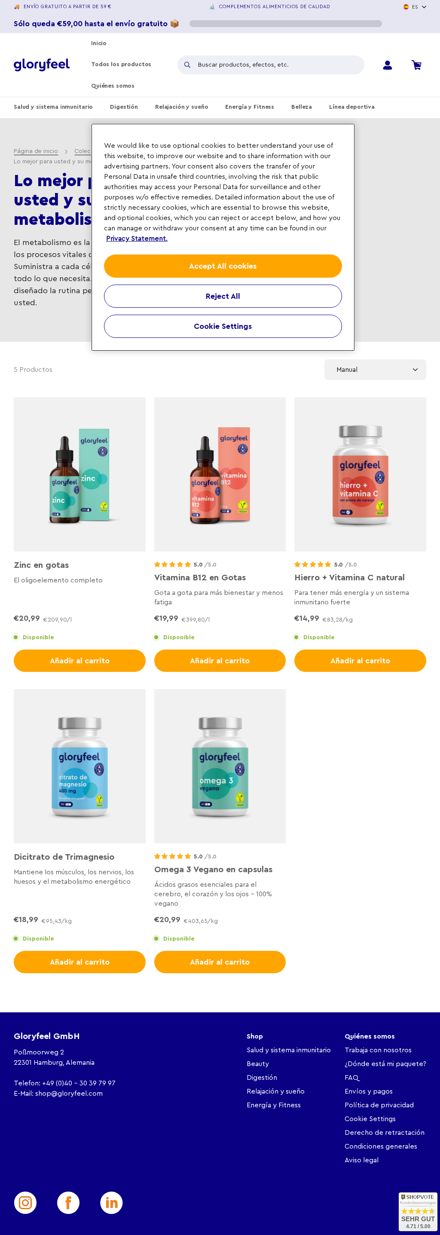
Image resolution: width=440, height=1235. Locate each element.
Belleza (301, 107)
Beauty (258, 1063)
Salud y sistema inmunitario (53, 107)
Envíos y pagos (369, 1091)
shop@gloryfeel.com (69, 1093)
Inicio (99, 43)
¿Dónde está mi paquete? (385, 1063)
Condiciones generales (381, 1146)
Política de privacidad (379, 1105)
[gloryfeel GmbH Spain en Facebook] (68, 1202)
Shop (255, 1036)
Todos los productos (121, 64)
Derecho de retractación (385, 1132)
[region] (223, 237)
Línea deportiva (352, 107)
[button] (172, 565)
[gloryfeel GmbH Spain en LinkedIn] (111, 1202)
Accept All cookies (223, 266)
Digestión (124, 107)
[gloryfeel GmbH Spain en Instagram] (25, 1202)
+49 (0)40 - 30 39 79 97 (79, 1083)
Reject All (223, 296)
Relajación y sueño (181, 107)
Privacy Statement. (137, 238)
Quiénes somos (112, 86)
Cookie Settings (370, 1118)
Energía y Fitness (249, 107)
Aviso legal (362, 1160)
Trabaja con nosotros (378, 1050)
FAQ (351, 1077)
